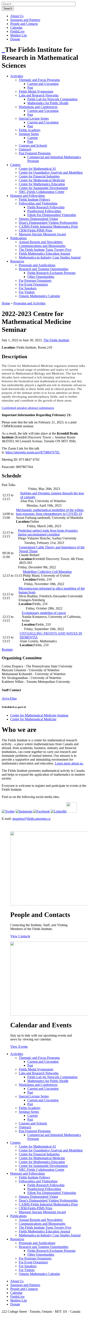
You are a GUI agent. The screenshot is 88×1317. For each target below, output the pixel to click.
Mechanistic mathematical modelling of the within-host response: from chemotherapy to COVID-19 (50, 512)
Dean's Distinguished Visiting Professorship (48, 222)
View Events (19, 1046)
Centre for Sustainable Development (43, 188)
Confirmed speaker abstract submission (28, 407)
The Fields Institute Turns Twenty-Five (45, 249)
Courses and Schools (33, 145)
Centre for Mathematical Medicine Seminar (39, 715)
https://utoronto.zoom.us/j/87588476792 (33, 452)
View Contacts (20, 936)
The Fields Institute (56, 340)
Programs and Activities (29, 303)
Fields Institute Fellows (34, 199)
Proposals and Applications (37, 265)
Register (7, 649)
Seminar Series (29, 134)
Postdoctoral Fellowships (44, 211)
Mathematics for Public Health (47, 103)
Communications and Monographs (42, 246)
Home (6, 303)
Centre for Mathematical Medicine (42, 180)
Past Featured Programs (35, 153)
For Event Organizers (33, 284)
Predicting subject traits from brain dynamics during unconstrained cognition (48, 532)
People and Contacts (24, 24)
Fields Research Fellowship (46, 207)
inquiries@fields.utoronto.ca (31, 818)
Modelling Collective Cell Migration (47, 571)
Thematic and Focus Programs (39, 80)
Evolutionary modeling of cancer (44, 613)
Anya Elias (9, 698)
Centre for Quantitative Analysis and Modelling (51, 172)
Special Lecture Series (34, 118)
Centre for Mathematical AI (37, 168)
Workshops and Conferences (38, 107)
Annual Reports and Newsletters (41, 242)
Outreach (25, 149)
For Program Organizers (35, 280)
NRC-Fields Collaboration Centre (41, 192)
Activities (16, 76)
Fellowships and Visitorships (38, 203)
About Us (16, 16)
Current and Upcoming (43, 84)
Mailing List (18, 35)
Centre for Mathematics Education (42, 184)
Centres (15, 165)
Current (32, 138)
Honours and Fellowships (27, 195)
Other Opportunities (40, 276)
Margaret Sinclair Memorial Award (42, 234)
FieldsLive (17, 31)
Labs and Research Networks (39, 95)
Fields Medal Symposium (36, 91)
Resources (17, 261)
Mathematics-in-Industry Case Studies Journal (50, 257)
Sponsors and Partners (25, 20)
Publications (18, 238)
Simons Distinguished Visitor (38, 219)
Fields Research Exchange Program (51, 273)
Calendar (16, 27)
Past (30, 87)
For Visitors (27, 292)
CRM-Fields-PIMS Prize (35, 230)
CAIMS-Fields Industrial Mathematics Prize (48, 226)
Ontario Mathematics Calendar (39, 296)
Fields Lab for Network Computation (52, 99)
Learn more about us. (69, 763)
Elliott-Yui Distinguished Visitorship (51, 215)
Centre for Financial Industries (39, 176)
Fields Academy (30, 130)
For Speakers (28, 288)
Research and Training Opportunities (43, 269)
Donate (15, 39)
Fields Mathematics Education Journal (44, 253)
